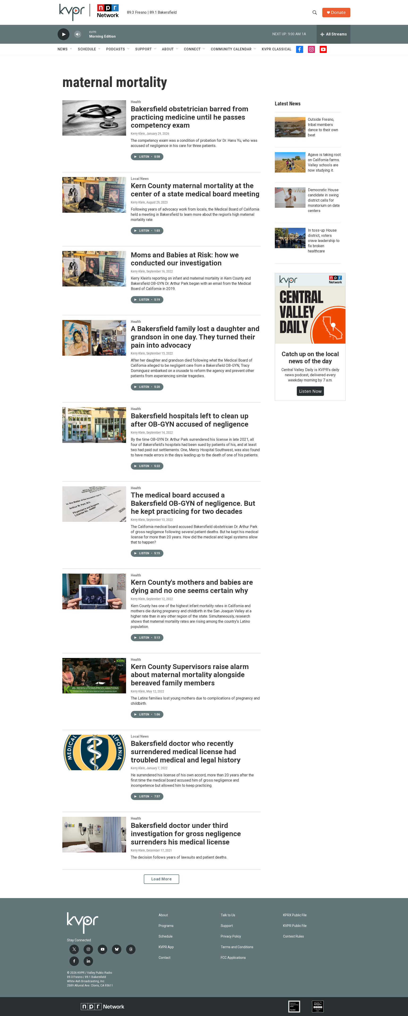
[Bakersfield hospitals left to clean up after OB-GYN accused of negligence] (94, 425)
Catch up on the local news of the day (310, 357)
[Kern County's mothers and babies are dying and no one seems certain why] (94, 591)
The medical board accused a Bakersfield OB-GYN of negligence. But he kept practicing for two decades (193, 503)
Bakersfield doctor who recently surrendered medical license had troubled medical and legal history (185, 751)
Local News (140, 179)
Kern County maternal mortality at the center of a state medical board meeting (195, 190)
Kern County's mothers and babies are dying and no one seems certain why (192, 586)
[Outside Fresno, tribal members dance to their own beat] (290, 127)
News (63, 49)
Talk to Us (228, 915)
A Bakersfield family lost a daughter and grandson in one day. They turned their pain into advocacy (195, 336)
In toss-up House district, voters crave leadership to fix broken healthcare (324, 240)
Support (143, 49)
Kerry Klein (138, 133)
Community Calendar (231, 49)
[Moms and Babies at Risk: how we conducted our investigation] (94, 268)
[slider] (85, 34)
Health (136, 102)
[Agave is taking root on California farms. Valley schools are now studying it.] (290, 162)
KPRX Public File (295, 915)
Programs (166, 926)
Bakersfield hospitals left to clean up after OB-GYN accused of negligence (189, 420)
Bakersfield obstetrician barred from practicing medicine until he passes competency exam (189, 117)
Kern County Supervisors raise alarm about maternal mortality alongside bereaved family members (190, 674)
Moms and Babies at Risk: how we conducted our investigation (185, 259)
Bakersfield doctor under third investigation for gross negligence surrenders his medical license (186, 833)
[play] (63, 34)
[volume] (78, 34)
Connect (192, 49)
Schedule (87, 49)
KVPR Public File (295, 926)
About (168, 49)
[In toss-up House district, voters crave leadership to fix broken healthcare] (290, 238)
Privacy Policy (231, 936)
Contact (164, 958)
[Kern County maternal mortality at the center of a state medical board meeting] (94, 194)
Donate (338, 12)
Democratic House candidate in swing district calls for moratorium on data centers (324, 200)
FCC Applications (233, 958)
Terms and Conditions (237, 947)
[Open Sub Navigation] (71, 49)
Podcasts (115, 49)
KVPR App (166, 947)
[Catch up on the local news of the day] (310, 308)
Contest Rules (293, 936)
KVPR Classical (276, 49)
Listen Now (310, 391)
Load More (161, 879)
